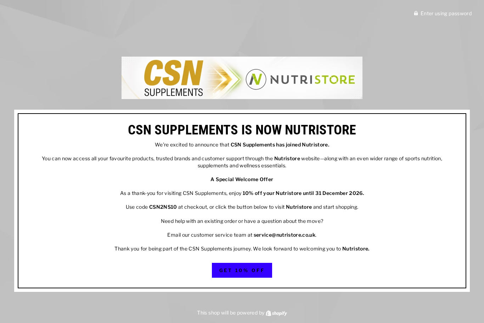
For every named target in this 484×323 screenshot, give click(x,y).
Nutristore (315, 145)
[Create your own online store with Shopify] (276, 313)
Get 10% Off (242, 270)
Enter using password (446, 13)
